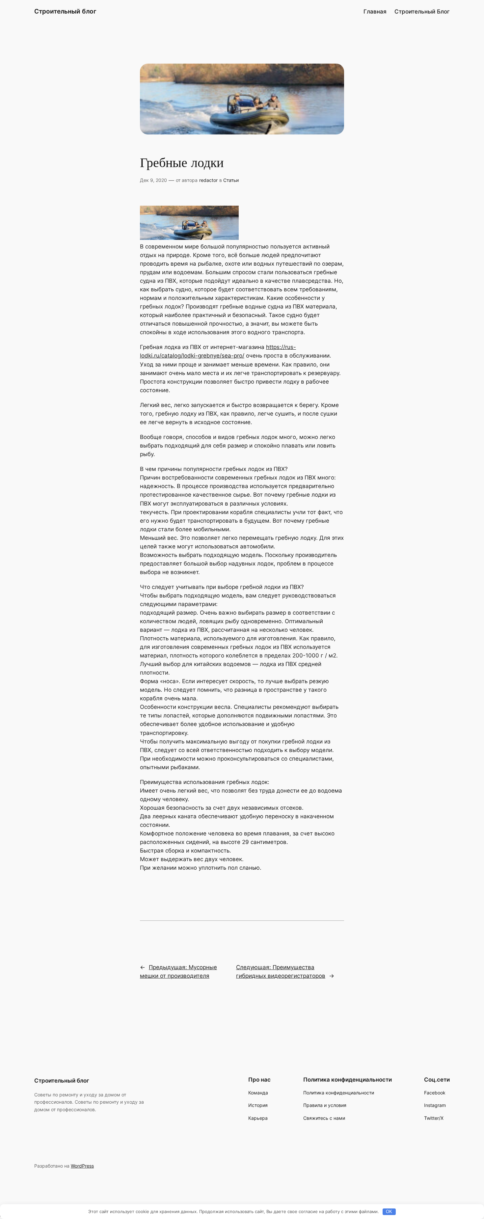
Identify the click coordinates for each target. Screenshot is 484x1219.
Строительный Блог (422, 11)
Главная (375, 11)
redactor (208, 180)
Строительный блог (65, 11)
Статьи (231, 180)
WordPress (82, 1166)
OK (389, 1211)
